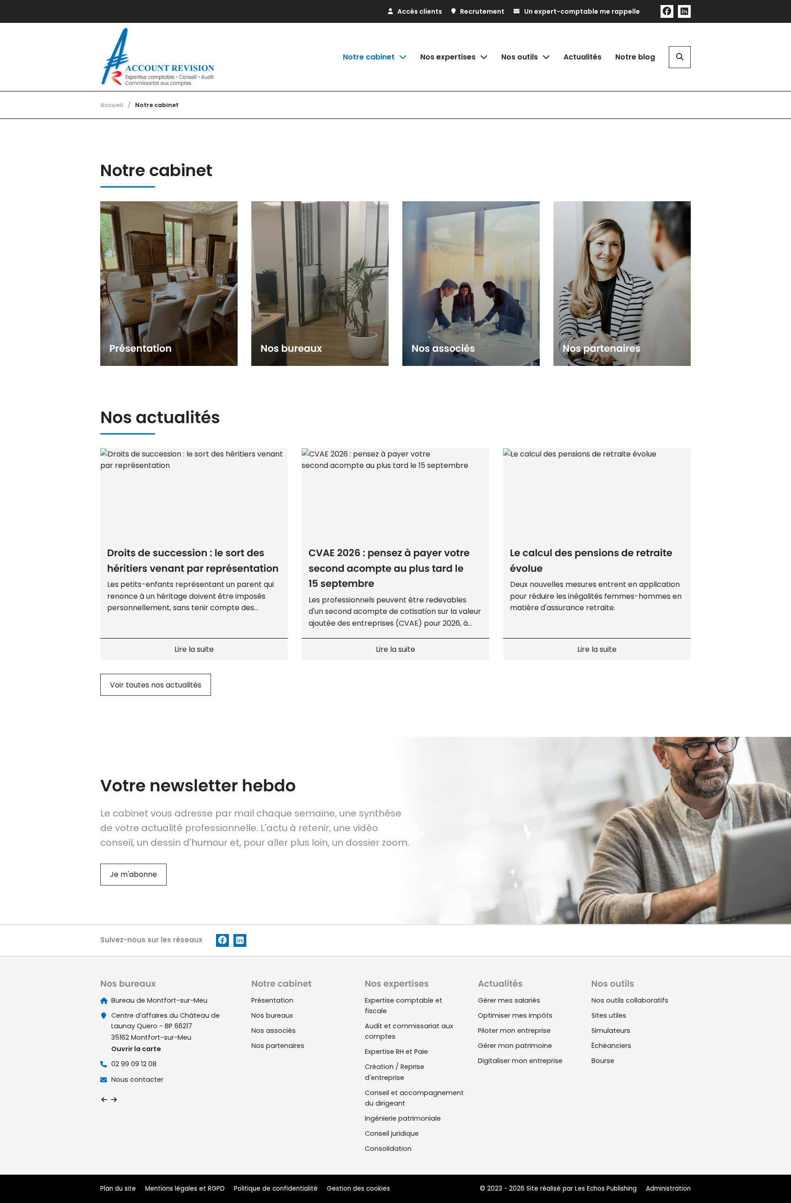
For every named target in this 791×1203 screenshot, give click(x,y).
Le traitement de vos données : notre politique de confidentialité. (107, 1155)
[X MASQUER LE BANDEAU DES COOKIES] (286, 1079)
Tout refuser (147, 1179)
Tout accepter (57, 1179)
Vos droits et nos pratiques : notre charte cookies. (85, 1146)
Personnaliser (236, 1179)
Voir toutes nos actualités (155, 685)
